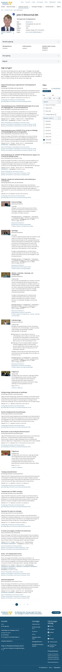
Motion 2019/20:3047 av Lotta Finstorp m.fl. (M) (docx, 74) (16, 596)
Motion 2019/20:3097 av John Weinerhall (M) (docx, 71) (15, 547)
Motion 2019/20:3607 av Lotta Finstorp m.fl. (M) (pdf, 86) (15, 174)
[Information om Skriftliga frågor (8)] (55, 114)
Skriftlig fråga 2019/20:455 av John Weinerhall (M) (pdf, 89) (16, 506)
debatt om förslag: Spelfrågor (22, 268)
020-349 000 (6, 635)
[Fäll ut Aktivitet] (59, 102)
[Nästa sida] (27, 604)
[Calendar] (49, 98)
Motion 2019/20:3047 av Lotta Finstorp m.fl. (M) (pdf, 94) (15, 598)
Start (2, 10)
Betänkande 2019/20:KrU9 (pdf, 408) (22, 224)
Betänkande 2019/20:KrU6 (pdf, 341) (22, 267)
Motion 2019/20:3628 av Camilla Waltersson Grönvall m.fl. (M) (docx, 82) (19, 148)
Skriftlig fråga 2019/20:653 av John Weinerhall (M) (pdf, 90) (16, 427)
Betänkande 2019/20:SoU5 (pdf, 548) (22, 365)
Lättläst (22, 2)
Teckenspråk (27, 2)
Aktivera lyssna (52, 2)
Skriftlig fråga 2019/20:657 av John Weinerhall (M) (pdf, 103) (16, 407)
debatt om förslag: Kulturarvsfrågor (23, 226)
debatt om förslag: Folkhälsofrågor (23, 367)
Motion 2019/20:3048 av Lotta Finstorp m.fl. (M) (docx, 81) (16, 573)
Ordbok (46, 2)
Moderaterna (29, 22)
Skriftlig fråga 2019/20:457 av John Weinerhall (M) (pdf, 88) (16, 487)
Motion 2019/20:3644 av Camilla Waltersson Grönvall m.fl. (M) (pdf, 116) (19, 126)
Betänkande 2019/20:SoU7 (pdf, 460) (22, 312)
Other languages (40, 2)
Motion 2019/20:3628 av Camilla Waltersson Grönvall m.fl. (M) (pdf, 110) (19, 150)
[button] (11, 6)
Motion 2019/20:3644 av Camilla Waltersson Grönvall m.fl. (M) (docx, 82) (19, 124)
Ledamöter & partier (9, 10)
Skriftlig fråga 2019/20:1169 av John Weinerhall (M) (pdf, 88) (16, 197)
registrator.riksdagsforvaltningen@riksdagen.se (14, 649)
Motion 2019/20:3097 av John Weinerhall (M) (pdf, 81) (15, 549)
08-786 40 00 (6, 626)
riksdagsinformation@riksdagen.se (11, 637)
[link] (13, 604)
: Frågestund (17, 387)
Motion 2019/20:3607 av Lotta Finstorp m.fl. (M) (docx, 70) (16, 173)
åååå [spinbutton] (45, 98)
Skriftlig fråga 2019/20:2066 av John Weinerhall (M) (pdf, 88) (16, 101)
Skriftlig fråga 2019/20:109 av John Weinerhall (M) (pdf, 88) (16, 526)
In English (33, 2)
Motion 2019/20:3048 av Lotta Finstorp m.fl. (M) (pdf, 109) (16, 575)
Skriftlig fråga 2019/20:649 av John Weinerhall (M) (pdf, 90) (16, 446)
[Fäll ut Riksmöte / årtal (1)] (59, 118)
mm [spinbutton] (47, 98)
